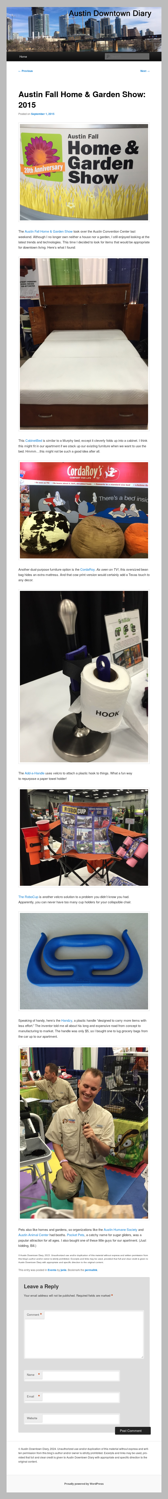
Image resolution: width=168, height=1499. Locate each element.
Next (145, 71)
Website (32, 1418)
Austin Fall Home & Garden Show (49, 231)
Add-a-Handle (35, 773)
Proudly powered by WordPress (84, 1484)
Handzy (66, 1020)
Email (33, 1396)
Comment (34, 1314)
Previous (25, 71)
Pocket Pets (75, 1234)
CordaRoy (87, 569)
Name (33, 1374)
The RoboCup (28, 896)
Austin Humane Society (120, 1229)
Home (23, 56)
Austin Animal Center (33, 1234)
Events (52, 1270)
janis (63, 1270)
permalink (91, 1270)
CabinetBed (33, 440)
